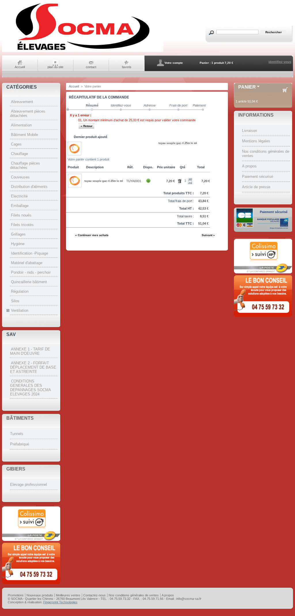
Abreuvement (22, 102)
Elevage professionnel (28, 484)
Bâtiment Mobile (24, 134)
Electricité (19, 196)
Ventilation (19, 310)
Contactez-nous (94, 595)
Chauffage (19, 154)
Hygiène (17, 244)
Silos (15, 301)
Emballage (20, 206)
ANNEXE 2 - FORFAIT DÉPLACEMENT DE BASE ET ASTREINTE (33, 367)
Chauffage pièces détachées (25, 165)
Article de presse (256, 187)
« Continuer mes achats (92, 235)
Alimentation (21, 125)
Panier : (205, 62)
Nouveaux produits (40, 595)
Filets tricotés (22, 225)
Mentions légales (256, 141)
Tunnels (16, 434)
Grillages (18, 234)
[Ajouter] (190, 179)
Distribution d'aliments (29, 186)
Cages (16, 144)
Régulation (20, 291)
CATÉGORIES (21, 87)
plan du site (55, 67)
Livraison (249, 130)
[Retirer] (190, 182)
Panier (247, 87)
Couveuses (20, 177)
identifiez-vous (279, 62)
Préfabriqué (19, 444)
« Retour (86, 126)
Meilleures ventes (68, 595)
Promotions (16, 595)
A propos (249, 166)
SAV (11, 334)
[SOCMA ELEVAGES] (82, 51)
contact (91, 67)
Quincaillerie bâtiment (29, 282)
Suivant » (208, 235)
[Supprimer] (180, 180)
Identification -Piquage (29, 253)
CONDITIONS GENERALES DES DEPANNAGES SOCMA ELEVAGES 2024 (30, 387)
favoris (126, 67)
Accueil (20, 67)
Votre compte (173, 62)
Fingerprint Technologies (60, 602)
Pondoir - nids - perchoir (31, 272)
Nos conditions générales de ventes (134, 595)
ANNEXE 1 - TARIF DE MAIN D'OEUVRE (30, 351)
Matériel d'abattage (26, 263)
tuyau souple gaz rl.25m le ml (177, 143)
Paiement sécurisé (257, 176)
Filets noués (21, 215)
